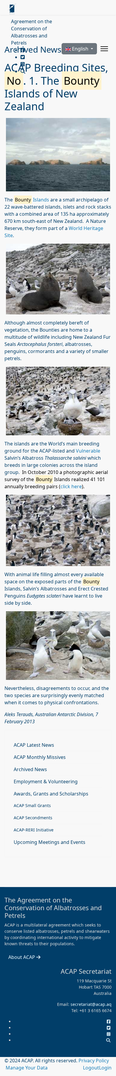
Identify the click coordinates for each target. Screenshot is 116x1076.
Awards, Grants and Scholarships (51, 793)
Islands (32, 199)
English (80, 48)
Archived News (30, 769)
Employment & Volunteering (46, 781)
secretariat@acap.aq (91, 1004)
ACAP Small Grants (32, 805)
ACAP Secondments (33, 817)
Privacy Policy (94, 1060)
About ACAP (22, 957)
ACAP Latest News (34, 745)
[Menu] (104, 49)
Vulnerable (88, 451)
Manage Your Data (27, 1067)
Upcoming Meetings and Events (49, 842)
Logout (91, 1067)
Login (105, 1067)
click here (71, 486)
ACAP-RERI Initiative (34, 830)
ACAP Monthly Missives (40, 757)
